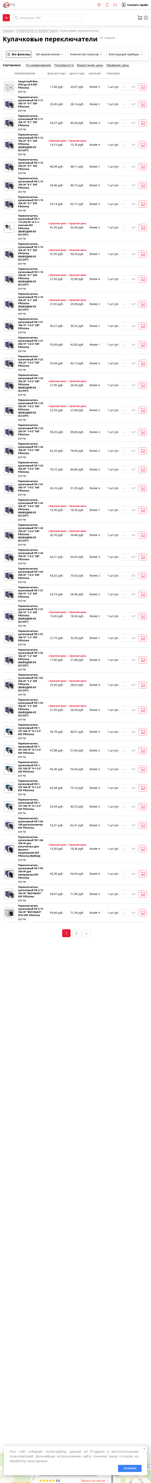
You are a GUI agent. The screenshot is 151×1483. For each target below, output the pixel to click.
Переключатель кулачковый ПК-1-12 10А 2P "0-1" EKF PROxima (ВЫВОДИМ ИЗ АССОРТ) (30, 142)
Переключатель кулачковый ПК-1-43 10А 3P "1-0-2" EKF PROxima (30, 554)
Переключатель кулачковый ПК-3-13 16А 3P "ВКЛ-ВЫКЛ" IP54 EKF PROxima (30, 910)
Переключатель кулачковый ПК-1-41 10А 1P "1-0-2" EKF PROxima (30, 486)
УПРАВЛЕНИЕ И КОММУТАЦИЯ (37, 30)
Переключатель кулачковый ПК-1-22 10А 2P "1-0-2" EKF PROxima (30, 361)
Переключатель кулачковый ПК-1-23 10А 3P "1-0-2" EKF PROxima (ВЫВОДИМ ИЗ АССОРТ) (30, 408)
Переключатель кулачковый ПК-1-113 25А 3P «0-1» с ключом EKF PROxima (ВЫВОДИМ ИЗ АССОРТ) (29, 225)
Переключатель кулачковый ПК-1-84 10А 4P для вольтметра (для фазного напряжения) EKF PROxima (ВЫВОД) (30, 847)
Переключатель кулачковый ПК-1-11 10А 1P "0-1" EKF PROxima (30, 102)
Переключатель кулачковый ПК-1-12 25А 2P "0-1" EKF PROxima (30, 164)
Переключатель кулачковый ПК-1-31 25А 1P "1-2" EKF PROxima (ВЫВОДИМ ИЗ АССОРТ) (30, 614)
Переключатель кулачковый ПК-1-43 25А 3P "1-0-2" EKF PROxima (30, 573)
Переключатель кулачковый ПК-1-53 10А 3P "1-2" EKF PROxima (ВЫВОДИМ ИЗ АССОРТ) (30, 707)
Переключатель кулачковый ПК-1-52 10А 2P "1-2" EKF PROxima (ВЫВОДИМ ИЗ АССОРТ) (30, 657)
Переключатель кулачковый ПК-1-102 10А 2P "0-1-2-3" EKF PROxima (29, 767)
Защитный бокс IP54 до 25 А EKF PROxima (28, 84)
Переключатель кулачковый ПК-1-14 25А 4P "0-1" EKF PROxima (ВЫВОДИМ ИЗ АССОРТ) (30, 301)
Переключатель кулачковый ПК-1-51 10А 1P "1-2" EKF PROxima (30, 636)
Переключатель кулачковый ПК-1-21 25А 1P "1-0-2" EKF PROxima (30, 342)
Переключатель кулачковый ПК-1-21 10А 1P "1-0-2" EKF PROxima (30, 323)
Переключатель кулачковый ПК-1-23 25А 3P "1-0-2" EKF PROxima (30, 430)
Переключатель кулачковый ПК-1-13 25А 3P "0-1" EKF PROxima (30, 202)
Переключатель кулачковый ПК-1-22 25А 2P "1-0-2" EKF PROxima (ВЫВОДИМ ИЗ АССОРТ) (30, 383)
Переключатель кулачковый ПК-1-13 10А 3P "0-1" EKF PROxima (30, 183)
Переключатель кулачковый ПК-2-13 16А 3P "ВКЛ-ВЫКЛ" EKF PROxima (30, 892)
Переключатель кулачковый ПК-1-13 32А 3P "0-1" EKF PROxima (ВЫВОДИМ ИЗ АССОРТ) (30, 251)
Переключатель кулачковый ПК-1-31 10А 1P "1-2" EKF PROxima (30, 592)
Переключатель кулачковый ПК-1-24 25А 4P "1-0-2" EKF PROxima (30, 467)
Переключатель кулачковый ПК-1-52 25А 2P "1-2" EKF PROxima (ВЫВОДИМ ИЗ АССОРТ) (30, 682)
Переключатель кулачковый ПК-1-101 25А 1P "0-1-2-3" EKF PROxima (29, 748)
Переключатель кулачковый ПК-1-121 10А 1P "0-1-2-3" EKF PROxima (29, 804)
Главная (8, 30)
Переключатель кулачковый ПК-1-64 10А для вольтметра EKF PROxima (30, 823)
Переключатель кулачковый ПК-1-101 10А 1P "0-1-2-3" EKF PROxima (29, 729)
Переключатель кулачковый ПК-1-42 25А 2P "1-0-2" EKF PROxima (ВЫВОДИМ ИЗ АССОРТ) (30, 532)
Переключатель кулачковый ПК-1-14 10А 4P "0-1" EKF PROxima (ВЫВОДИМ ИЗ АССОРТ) (30, 276)
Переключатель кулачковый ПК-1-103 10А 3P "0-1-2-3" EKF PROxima (29, 785)
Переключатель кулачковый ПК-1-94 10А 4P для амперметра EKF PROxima (30, 871)
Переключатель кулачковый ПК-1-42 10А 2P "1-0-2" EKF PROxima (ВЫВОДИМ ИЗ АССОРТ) (30, 507)
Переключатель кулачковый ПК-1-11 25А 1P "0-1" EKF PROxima (30, 120)
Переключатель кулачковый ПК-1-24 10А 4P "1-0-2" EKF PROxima (30, 448)
